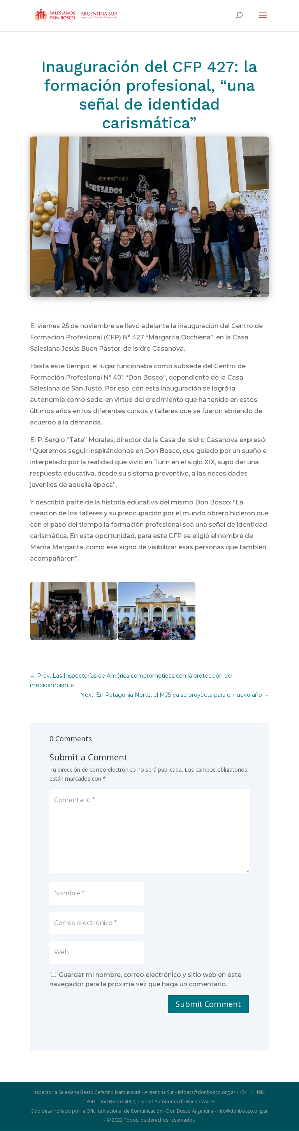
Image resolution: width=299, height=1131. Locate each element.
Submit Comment (208, 1004)
